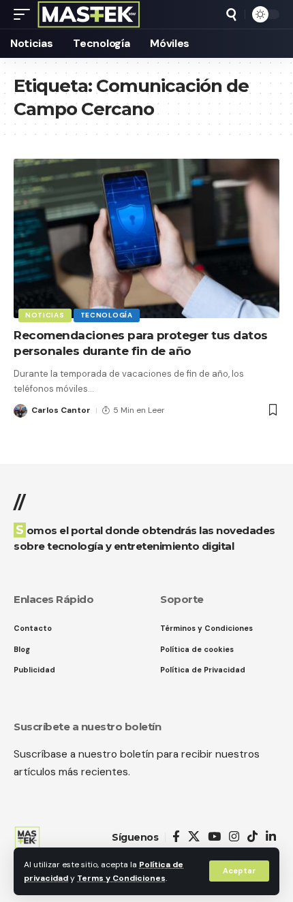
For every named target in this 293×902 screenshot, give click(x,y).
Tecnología (106, 315)
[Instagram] (234, 837)
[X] (194, 837)
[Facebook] (176, 837)
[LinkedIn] (270, 837)
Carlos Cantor (61, 410)
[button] (239, 871)
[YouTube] (214, 837)
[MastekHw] (89, 14)
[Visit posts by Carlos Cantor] (20, 411)
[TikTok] (252, 837)
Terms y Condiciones (121, 878)
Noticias (45, 315)
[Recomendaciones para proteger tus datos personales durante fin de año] (146, 238)
